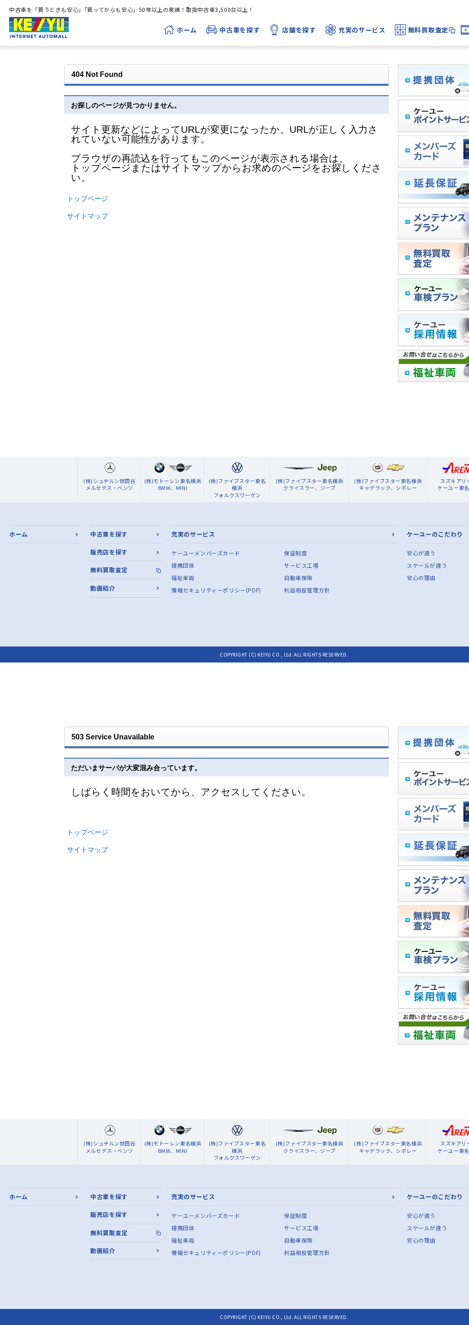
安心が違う (421, 553)
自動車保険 (298, 577)
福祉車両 (182, 577)
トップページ (87, 198)
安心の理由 (421, 577)
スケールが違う (427, 565)
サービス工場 (301, 565)
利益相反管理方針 (307, 590)
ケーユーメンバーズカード (205, 553)
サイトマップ (87, 216)
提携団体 (182, 565)
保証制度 (295, 553)
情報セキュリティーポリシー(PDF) (216, 590)
